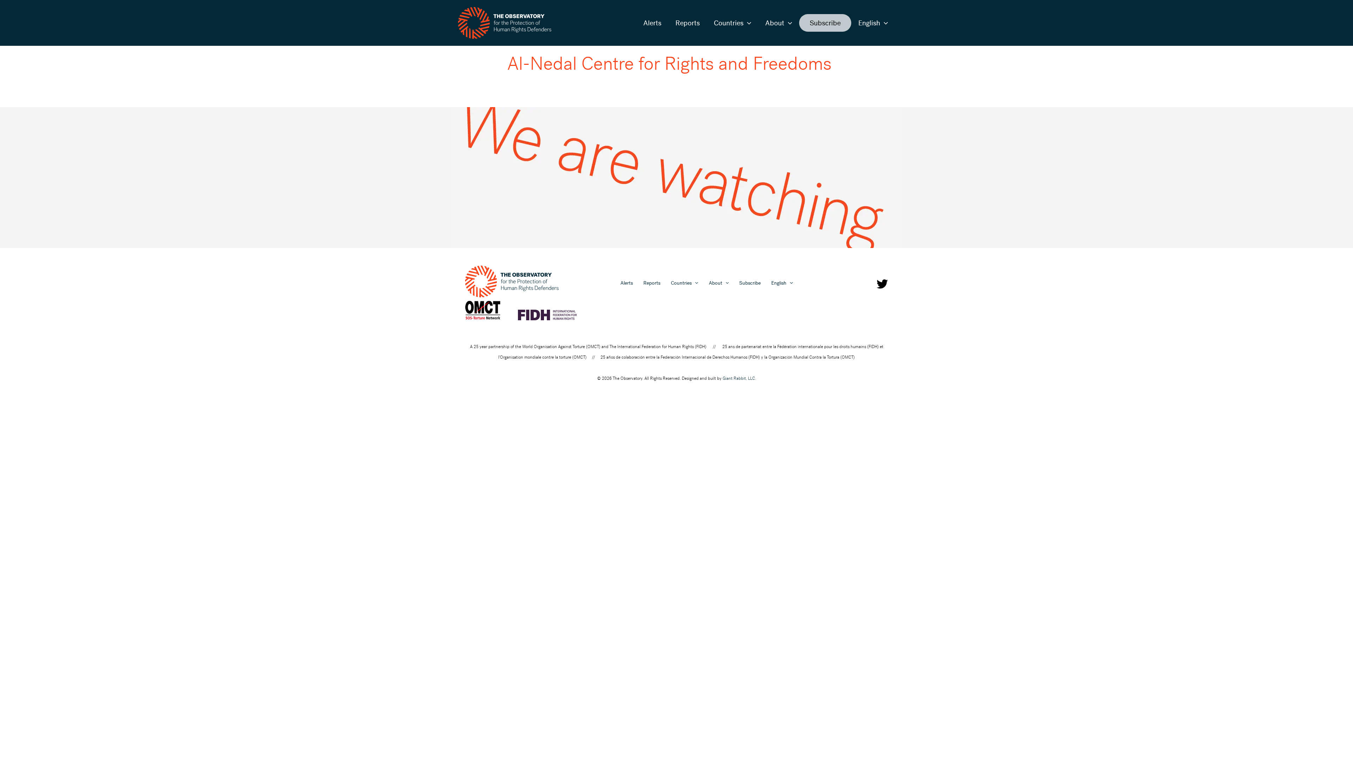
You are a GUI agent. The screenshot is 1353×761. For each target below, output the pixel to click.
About (774, 23)
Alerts (652, 23)
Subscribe (825, 23)
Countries (728, 23)
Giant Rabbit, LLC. (739, 378)
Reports (687, 23)
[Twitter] (882, 284)
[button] (747, 23)
